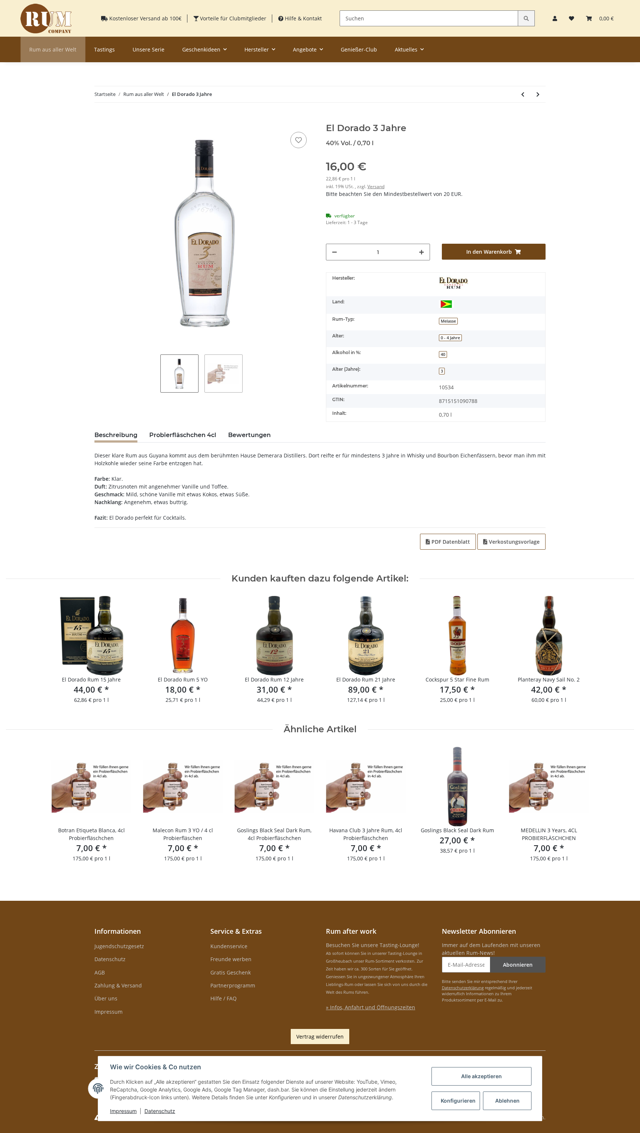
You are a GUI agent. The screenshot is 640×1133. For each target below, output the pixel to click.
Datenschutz (110, 959)
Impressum (108, 1011)
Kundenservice (228, 946)
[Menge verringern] (334, 252)
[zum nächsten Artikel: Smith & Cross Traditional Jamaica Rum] (538, 94)
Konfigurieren (458, 1100)
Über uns (105, 998)
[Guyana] (446, 303)
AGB (99, 972)
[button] (555, 18)
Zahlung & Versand (118, 985)
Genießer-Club (359, 49)
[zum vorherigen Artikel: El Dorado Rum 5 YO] (522, 94)
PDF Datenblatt (450, 541)
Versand (375, 186)
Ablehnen (507, 1100)
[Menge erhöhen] (421, 252)
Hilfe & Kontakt (302, 18)
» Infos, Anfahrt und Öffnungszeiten (370, 1007)
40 (443, 354)
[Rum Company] (45, 18)
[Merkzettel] (571, 18)
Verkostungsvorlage (513, 541)
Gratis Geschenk (230, 972)
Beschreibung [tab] (115, 435)
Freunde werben (230, 959)
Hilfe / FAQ (223, 998)
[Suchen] (526, 18)
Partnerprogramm (232, 985)
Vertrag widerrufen (320, 1036)
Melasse (448, 321)
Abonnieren (518, 964)
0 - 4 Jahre (450, 337)
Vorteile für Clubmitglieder (232, 18)
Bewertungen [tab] (249, 435)
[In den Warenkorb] (100, 119)
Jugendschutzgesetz (119, 946)
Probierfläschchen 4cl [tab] (182, 435)
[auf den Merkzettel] (298, 140)
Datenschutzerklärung (463, 987)
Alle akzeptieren (481, 1076)
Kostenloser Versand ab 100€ (144, 18)
